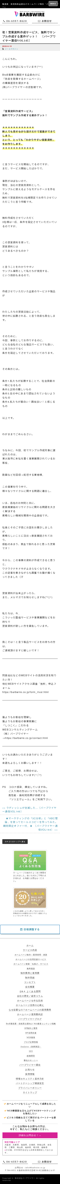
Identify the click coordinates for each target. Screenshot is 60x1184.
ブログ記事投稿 (31, 1042)
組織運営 (31, 1056)
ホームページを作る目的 (30, 1000)
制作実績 (30, 977)
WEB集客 (31, 1037)
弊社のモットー (31, 1060)
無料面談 (31, 969)
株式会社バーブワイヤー (25, 1178)
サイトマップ (30, 1092)
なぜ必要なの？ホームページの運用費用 (30, 1010)
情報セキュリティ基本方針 (30, 1078)
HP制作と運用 (31, 1028)
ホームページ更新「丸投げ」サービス (31, 964)
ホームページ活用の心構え (30, 1005)
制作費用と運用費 (30, 973)
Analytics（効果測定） (30, 1047)
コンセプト (30, 982)
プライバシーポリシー (30, 1088)
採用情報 (30, 1074)
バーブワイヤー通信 (30, 1065)
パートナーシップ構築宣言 (30, 1083)
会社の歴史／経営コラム (30, 996)
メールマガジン (11, 49)
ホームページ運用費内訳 (30, 1014)
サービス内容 (30, 950)
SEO (31, 1051)
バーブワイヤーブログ (30, 1019)
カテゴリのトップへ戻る (15, 841)
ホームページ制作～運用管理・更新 (31, 955)
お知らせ (30, 1069)
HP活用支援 (30, 1033)
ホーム (30, 945)
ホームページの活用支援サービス (31, 959)
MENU (53, 3)
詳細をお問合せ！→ (30, 1135)
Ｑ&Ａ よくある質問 (30, 991)
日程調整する (31, 929)
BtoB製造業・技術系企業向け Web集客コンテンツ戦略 (31, 1024)
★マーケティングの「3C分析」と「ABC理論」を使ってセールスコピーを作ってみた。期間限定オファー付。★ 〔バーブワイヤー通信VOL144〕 (30, 824)
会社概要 (30, 987)
